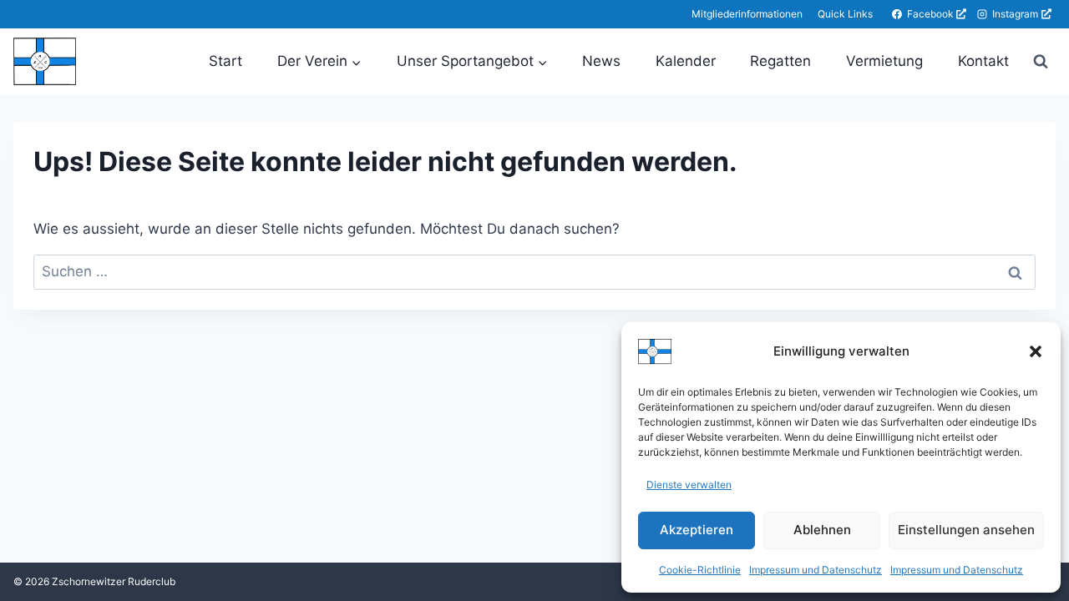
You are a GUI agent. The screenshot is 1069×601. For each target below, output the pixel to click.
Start (225, 61)
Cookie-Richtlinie (700, 569)
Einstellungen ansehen (966, 530)
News (601, 61)
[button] (1035, 351)
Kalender (686, 61)
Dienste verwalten (689, 484)
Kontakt (983, 61)
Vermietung (884, 61)
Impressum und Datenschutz (815, 569)
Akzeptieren (696, 530)
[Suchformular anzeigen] (1041, 62)
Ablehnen (822, 530)
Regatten (780, 61)
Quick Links (845, 14)
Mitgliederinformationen (747, 14)
